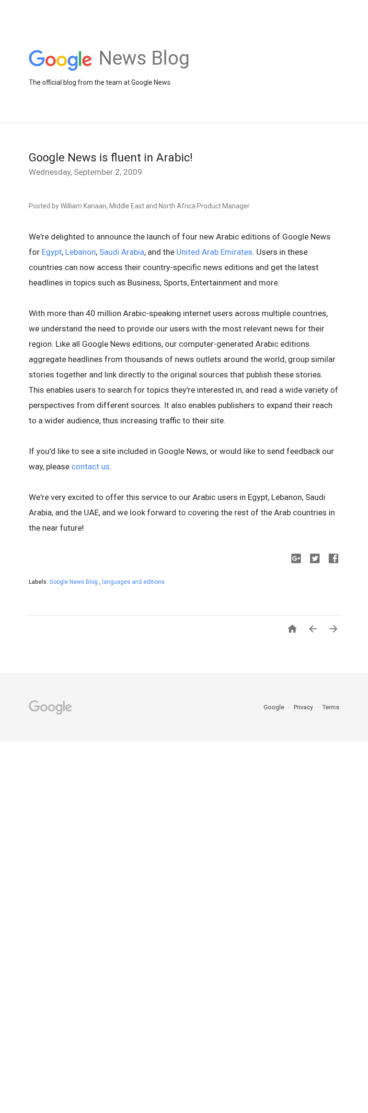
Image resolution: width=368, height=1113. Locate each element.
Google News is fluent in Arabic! (111, 157)
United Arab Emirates (214, 252)
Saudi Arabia (121, 252)
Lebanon (80, 252)
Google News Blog (74, 582)
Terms (330, 707)
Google (275, 707)
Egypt (52, 252)
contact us (90, 466)
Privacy (304, 707)
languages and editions (133, 582)
